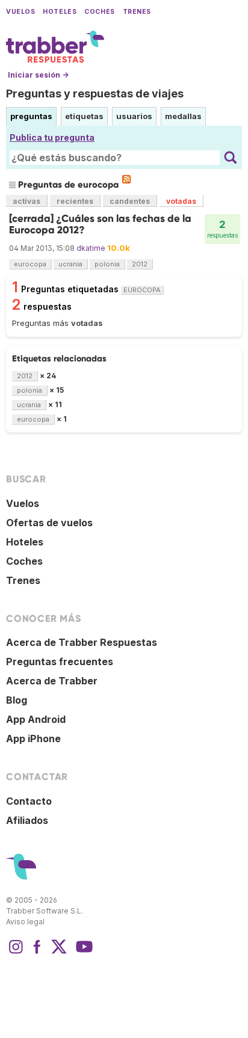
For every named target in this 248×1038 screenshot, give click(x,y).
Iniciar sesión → (38, 74)
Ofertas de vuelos (49, 523)
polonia (107, 264)
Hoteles (59, 12)
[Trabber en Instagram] (15, 953)
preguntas (31, 116)
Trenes (137, 12)
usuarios (134, 116)
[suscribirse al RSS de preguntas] (126, 179)
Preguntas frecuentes (59, 662)
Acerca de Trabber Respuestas (81, 642)
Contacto (29, 801)
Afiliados (27, 820)
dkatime (90, 248)
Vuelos (20, 12)
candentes (130, 201)
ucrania (70, 264)
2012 (139, 264)
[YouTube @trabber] (82, 953)
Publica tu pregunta (52, 137)
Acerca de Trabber (52, 681)
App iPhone (33, 738)
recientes (75, 201)
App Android (36, 719)
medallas (183, 116)
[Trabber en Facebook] (37, 953)
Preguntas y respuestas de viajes (95, 93)
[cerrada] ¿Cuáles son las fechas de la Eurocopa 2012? (100, 224)
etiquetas (84, 116)
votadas (181, 201)
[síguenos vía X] (59, 953)
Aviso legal (25, 921)
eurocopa (30, 264)
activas (26, 201)
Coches (99, 12)
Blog (16, 700)
